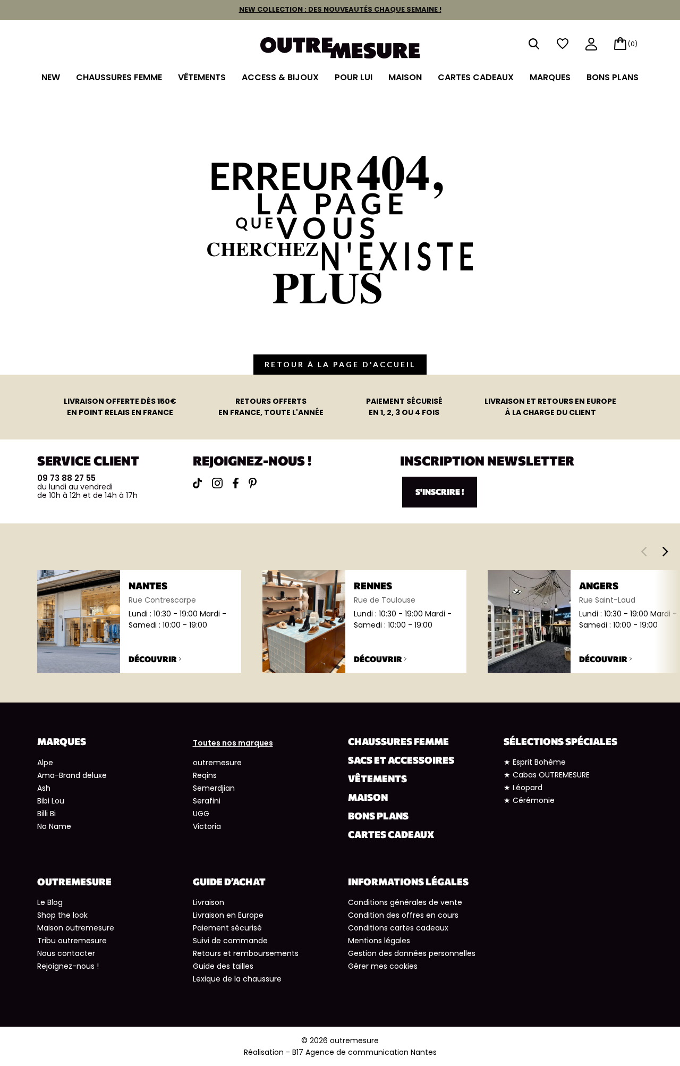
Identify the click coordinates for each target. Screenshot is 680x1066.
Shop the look (62, 915)
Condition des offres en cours (403, 915)
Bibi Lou (50, 801)
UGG (201, 813)
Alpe (45, 762)
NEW (50, 77)
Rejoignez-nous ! (68, 966)
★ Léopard (523, 787)
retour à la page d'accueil (340, 364)
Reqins (205, 775)
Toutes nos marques (233, 743)
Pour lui (353, 77)
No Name (54, 826)
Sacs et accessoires (401, 760)
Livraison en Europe (228, 915)
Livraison (208, 902)
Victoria (207, 826)
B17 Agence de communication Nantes (364, 1052)
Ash (43, 788)
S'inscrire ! (439, 491)
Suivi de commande (230, 940)
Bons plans (612, 77)
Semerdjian (214, 788)
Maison (405, 77)
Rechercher (534, 43)
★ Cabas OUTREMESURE (547, 774)
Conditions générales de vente (405, 902)
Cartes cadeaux (476, 77)
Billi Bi (46, 813)
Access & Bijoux (280, 77)
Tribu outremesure (72, 940)
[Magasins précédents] (643, 551)
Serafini (206, 801)
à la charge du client (550, 407)
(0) (633, 43)
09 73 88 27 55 (66, 478)
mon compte (591, 44)
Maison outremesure (75, 928)
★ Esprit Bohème (535, 762)
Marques (550, 77)
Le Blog (50, 902)
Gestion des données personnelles (411, 953)
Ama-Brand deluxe (72, 775)
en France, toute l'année (271, 407)
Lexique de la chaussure (237, 979)
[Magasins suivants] (665, 551)
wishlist (562, 43)
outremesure (217, 762)
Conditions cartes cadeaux (398, 928)
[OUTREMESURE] (340, 44)
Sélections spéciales (560, 741)
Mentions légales (379, 940)
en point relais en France (120, 407)
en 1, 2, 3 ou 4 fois (404, 407)
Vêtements (202, 77)
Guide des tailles (223, 966)
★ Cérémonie (529, 800)
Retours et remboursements (246, 953)
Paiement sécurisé (227, 928)
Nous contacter (66, 953)
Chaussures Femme (119, 77)
